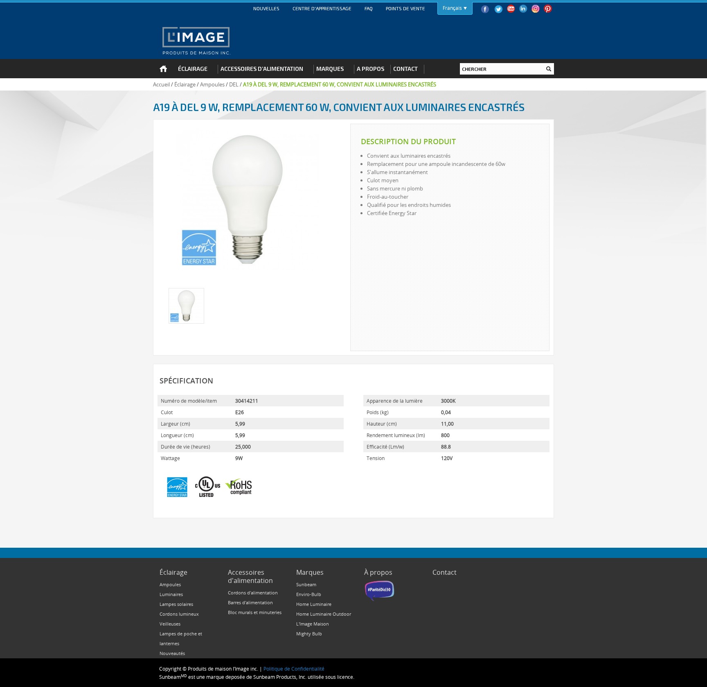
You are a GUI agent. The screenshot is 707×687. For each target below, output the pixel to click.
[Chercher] (549, 69)
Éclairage (185, 84)
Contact (444, 572)
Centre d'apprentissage (322, 8)
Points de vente (405, 8)
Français (452, 8)
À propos (378, 572)
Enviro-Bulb (308, 594)
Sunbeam (306, 584)
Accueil (161, 84)
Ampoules (212, 84)
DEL (234, 84)
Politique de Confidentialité (293, 668)
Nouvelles (266, 8)
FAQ (369, 8)
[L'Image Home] (196, 40)
